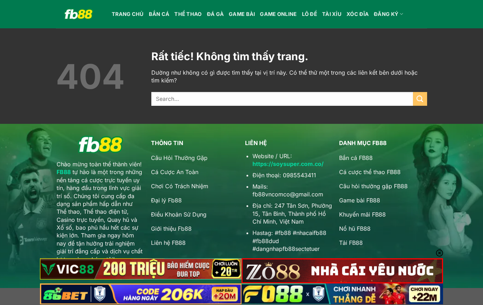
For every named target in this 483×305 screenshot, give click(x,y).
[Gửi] (420, 99)
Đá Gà (215, 14)
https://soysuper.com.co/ (288, 163)
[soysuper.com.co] (78, 14)
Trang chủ (128, 14)
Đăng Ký (386, 14)
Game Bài (242, 14)
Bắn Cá (159, 14)
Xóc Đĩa (358, 14)
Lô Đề (309, 14)
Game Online (278, 14)
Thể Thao (188, 14)
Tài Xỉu (332, 14)
